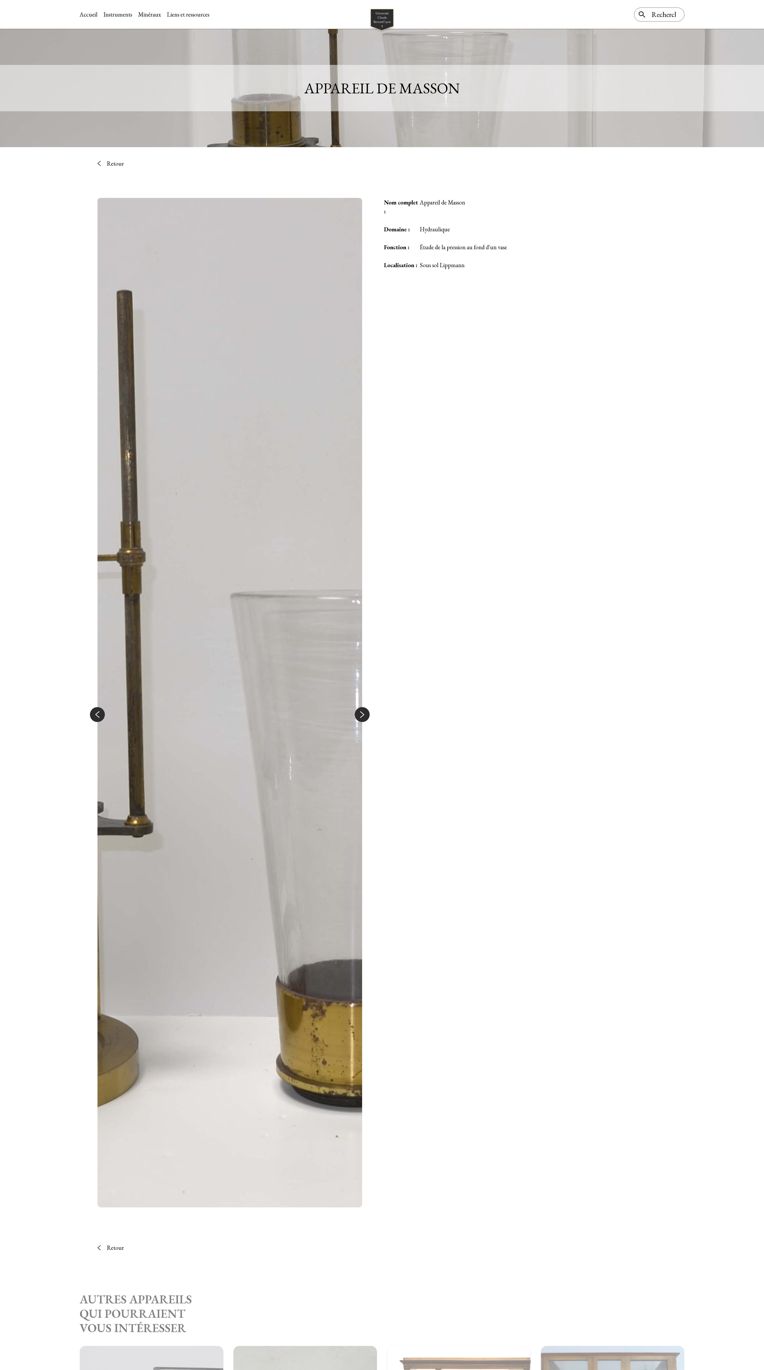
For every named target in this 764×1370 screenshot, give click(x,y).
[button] (97, 714)
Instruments (117, 14)
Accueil (88, 14)
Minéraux (149, 14)
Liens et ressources (188, 14)
